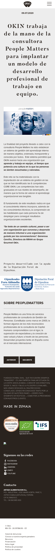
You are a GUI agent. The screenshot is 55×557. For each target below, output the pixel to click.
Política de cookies (13, 549)
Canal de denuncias (13, 534)
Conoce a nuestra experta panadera (20, 537)
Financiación (10, 542)
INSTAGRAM (12, 464)
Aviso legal (9, 544)
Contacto (10, 485)
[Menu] (49, 4)
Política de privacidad (14, 547)
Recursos (9, 539)
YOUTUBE (11, 473)
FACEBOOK (12, 461)
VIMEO (10, 470)
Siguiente (27, 360)
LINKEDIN (11, 467)
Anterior (11, 360)
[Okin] (27, 4)
